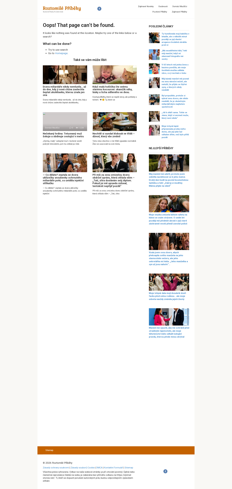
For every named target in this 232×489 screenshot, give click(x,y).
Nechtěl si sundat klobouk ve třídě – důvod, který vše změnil (114, 135)
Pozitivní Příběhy (159, 12)
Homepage (61, 53)
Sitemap (49, 450)
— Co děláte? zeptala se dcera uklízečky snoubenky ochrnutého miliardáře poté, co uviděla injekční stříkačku (63, 179)
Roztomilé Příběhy (62, 8)
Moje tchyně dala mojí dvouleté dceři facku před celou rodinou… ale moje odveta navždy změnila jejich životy (167, 296)
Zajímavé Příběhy (179, 12)
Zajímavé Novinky (146, 6)
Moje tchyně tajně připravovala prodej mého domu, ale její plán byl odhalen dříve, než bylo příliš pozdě (175, 132)
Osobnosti (163, 6)
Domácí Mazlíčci (179, 6)
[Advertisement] (169, 394)
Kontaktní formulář (113, 467)
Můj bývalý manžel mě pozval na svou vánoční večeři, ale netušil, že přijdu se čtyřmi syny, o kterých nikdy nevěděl (175, 84)
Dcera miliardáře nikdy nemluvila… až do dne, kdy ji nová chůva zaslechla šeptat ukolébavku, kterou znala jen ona (64, 91)
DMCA (99, 467)
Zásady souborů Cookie (83, 467)
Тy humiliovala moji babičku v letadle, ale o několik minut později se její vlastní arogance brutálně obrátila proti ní (175, 39)
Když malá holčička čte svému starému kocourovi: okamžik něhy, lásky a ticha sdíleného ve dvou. (113, 89)
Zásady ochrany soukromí (56, 467)
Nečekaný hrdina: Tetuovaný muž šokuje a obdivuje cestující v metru (63, 135)
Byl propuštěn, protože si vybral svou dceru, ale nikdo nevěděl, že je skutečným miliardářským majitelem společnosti (175, 101)
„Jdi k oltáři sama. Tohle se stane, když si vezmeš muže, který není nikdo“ (175, 115)
